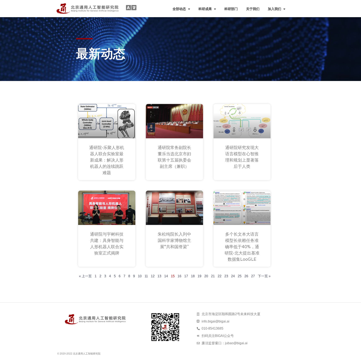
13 (159, 276)
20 (206, 276)
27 (253, 276)
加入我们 (274, 9)
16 (179, 276)
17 (186, 276)
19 (199, 276)
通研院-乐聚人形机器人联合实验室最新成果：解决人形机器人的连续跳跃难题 (106, 160)
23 (226, 276)
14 (166, 276)
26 (246, 276)
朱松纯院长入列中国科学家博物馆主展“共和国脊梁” (174, 240)
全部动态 (179, 9)
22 (219, 276)
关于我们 (252, 9)
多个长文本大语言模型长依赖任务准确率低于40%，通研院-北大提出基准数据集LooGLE (242, 247)
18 (193, 276)
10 (140, 276)
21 (213, 276)
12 (153, 276)
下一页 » (264, 276)
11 (146, 276)
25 (240, 276)
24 (233, 276)
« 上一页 (85, 276)
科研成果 (205, 9)
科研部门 (231, 9)
